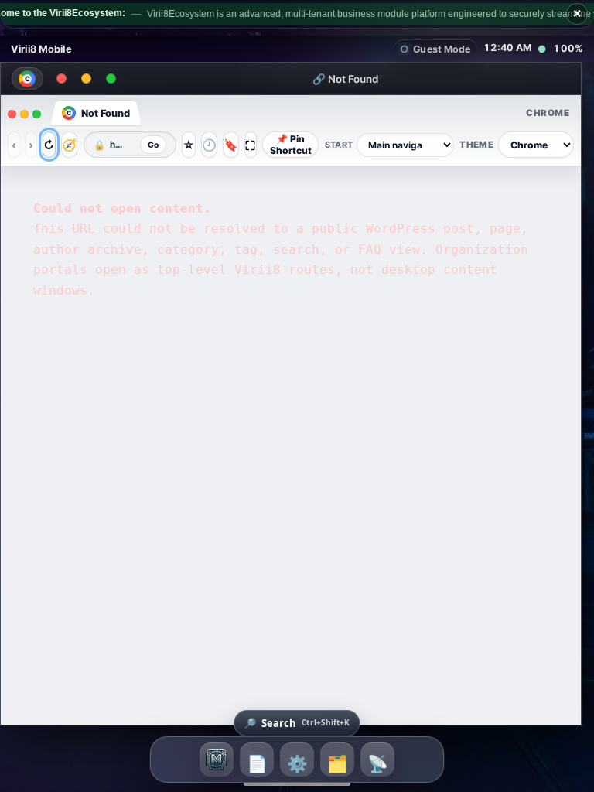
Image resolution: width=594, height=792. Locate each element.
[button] (259, 377)
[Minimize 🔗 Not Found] (94, 86)
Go (149, 152)
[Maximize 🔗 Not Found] (119, 86)
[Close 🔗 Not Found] (69, 86)
